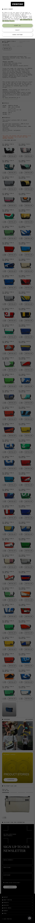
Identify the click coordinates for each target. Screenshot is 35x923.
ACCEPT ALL (17, 25)
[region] (17, 19)
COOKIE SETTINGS (17, 34)
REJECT (17, 30)
